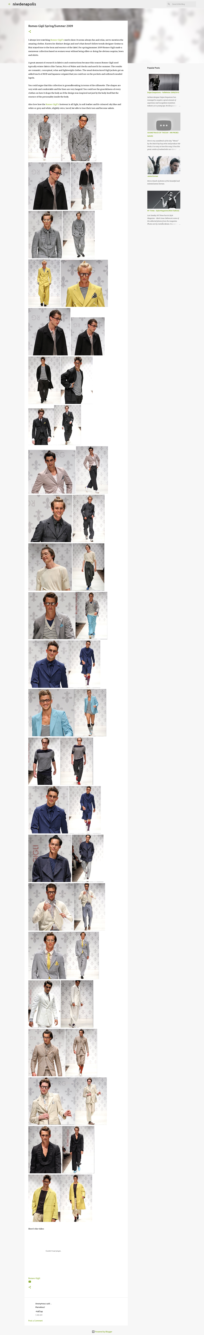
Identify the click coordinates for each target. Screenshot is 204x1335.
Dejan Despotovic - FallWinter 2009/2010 (163, 92)
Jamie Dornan (152, 176)
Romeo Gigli (34, 1278)
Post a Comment (35, 1321)
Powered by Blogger (103, 1332)
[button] (29, 31)
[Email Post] (29, 1282)
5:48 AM (38, 1315)
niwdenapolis (24, 4)
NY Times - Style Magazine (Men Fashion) (163, 211)
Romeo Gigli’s (57, 40)
